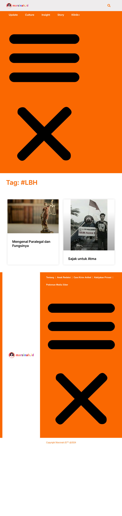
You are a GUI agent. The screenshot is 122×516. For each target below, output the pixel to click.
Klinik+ (75, 14)
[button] (109, 5)
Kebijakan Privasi (102, 277)
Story (61, 14)
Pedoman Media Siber (57, 285)
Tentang (50, 277)
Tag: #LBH (21, 182)
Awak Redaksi (64, 277)
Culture (29, 14)
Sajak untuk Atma (82, 259)
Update (13, 14)
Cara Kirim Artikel (82, 277)
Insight (46, 14)
